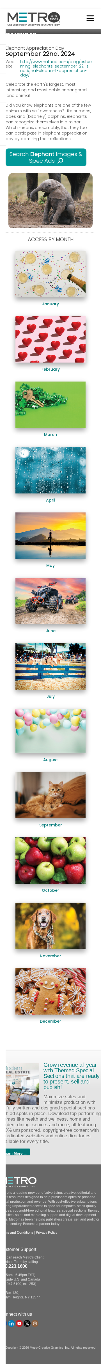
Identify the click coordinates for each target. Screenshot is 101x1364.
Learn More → (15, 1153)
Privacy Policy (46, 1232)
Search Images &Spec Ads (46, 157)
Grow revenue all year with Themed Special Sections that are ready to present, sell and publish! (71, 1076)
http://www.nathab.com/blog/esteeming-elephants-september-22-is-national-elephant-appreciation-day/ (56, 68)
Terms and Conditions (16, 1232)
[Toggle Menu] (88, 19)
